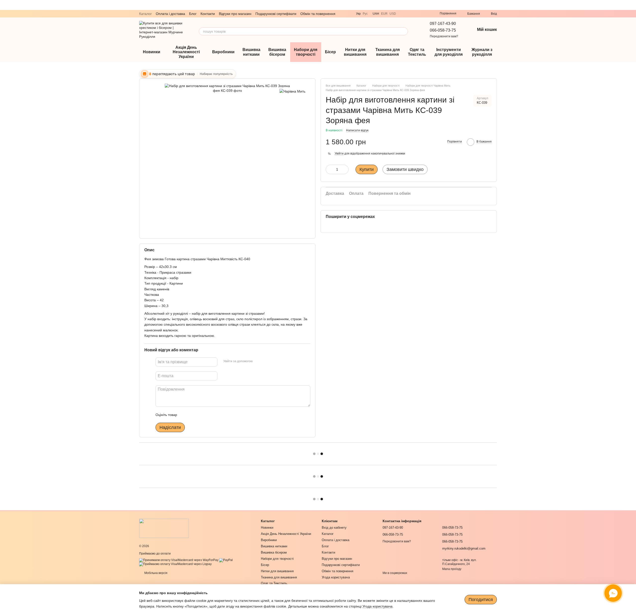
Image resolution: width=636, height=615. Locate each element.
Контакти (207, 14)
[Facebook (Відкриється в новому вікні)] (427, 14)
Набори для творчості (305, 52)
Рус (365, 13)
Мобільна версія (155, 573)
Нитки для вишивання (355, 52)
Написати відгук (357, 130)
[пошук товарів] (404, 31)
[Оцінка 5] (217, 415)
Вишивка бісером (277, 52)
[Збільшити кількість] (344, 169)
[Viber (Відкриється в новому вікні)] (403, 14)
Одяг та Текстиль (417, 52)
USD (393, 13)
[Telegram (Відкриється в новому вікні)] (409, 14)
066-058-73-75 (443, 30)
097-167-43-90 (443, 23)
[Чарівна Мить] (292, 91)
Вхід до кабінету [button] (334, 527)
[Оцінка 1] (185, 415)
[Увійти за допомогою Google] (266, 361)
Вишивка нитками (251, 52)
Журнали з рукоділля (482, 52)
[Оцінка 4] (209, 415)
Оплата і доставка (170, 14)
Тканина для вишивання (387, 52)
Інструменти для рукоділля (449, 52)
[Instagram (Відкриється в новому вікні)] (421, 14)
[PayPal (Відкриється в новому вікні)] (226, 560)
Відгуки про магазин (235, 14)
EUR (384, 13)
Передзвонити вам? (444, 36)
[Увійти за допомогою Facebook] (258, 361)
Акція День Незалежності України (186, 52)
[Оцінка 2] (193, 415)
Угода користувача (336, 577)
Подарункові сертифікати (275, 14)
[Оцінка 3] (201, 415)
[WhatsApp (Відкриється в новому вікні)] (415, 14)
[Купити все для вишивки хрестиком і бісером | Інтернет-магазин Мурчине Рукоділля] (164, 528)
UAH (376, 13)
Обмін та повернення (317, 14)
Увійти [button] (339, 153)
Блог (193, 14)
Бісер (330, 52)
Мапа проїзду (451, 569)
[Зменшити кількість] (329, 169)
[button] (632, 4)
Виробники (223, 52)
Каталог (145, 14)
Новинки (151, 52)
